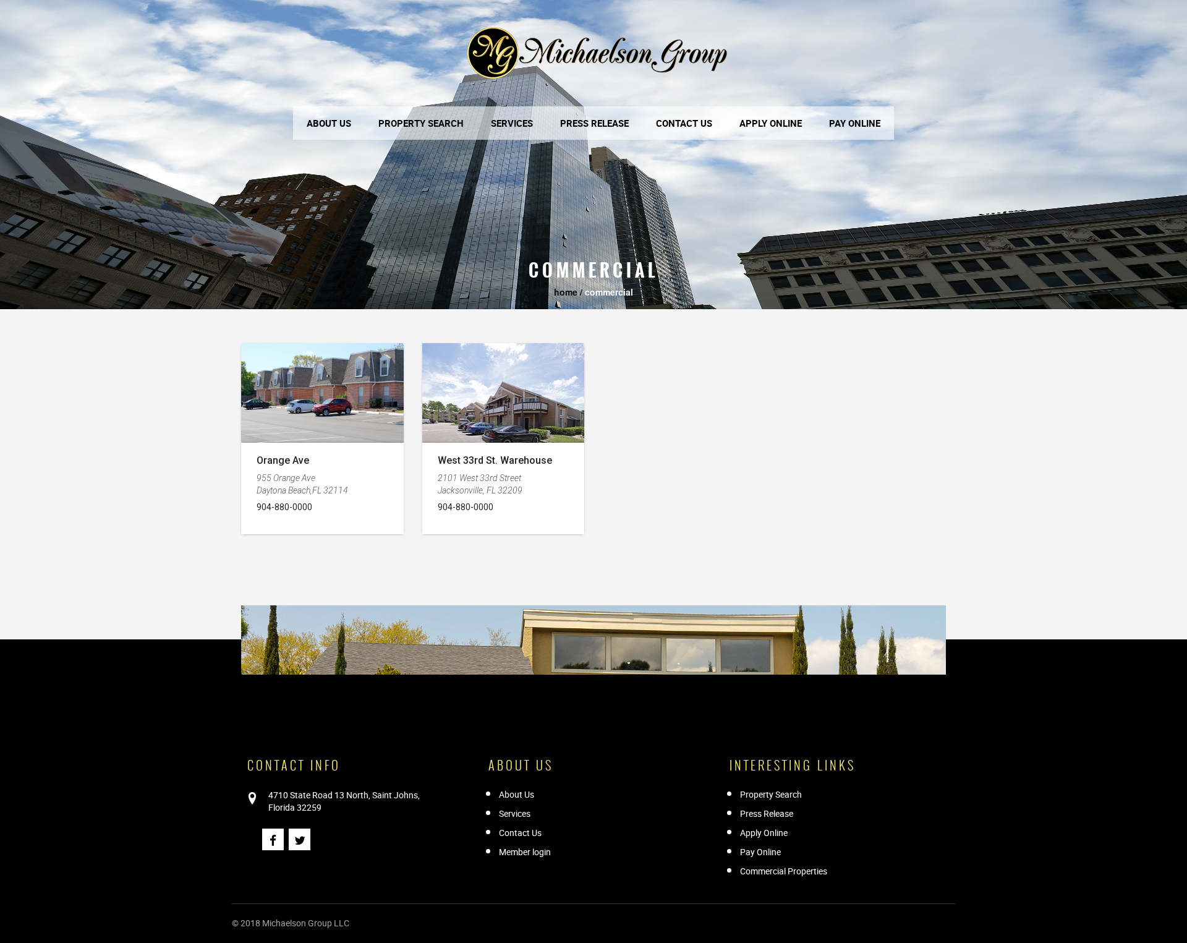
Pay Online (854, 123)
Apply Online (770, 123)
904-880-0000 (284, 507)
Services (512, 123)
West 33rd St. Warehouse (495, 460)
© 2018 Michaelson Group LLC (290, 923)
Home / (568, 292)
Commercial (607, 292)
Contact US (684, 123)
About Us (329, 123)
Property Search (421, 123)
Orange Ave (283, 460)
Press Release (594, 123)
